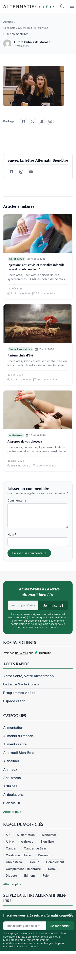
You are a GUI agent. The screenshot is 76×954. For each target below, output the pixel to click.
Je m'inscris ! (53, 605)
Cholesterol (14, 862)
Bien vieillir (11, 803)
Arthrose (10, 786)
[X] (32, 121)
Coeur (34, 862)
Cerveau (44, 855)
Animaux (10, 769)
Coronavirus (16, 258)
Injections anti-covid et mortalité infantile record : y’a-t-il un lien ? (35, 267)
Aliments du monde (18, 736)
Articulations (13, 795)
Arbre (10, 841)
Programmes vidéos (19, 693)
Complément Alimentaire (23, 869)
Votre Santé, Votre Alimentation (28, 676)
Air (8, 835)
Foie (46, 875)
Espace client (14, 701)
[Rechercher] (62, 6)
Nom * (11, 534)
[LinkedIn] (41, 121)
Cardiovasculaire (18, 855)
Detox (52, 869)
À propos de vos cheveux (24, 441)
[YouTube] (31, 172)
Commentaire (16, 500)
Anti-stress (16, 435)
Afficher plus (12, 811)
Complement (55, 862)
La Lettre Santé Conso (21, 684)
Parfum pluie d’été (20, 355)
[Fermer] (71, 914)
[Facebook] (23, 121)
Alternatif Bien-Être (18, 753)
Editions (30, 875)
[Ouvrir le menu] (72, 6)
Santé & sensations (20, 349)
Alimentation (13, 728)
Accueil (8, 21)
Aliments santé (15, 744)
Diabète (11, 875)
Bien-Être (47, 841)
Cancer (11, 848)
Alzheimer (11, 761)
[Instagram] (21, 172)
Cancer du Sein (35, 848)
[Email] (50, 121)
